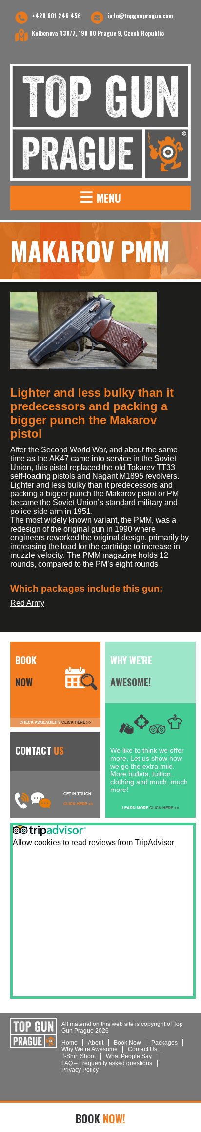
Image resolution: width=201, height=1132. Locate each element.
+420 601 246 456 (56, 15)
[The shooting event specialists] (100, 122)
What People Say (129, 1056)
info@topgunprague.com (140, 15)
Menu (100, 196)
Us (142, 1049)
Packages (164, 1042)
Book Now (127, 1042)
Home (69, 1042)
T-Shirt (78, 1056)
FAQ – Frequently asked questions (106, 1063)
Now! (100, 1118)
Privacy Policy (80, 1070)
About (95, 1042)
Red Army (27, 603)
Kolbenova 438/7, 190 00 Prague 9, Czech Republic (98, 33)
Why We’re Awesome (89, 1049)
